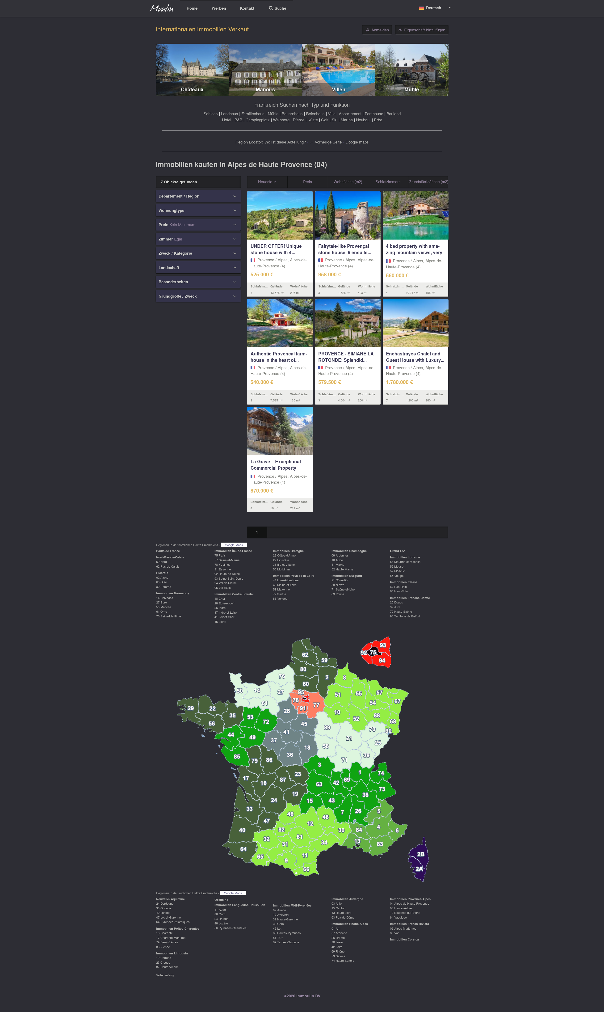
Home (192, 8)
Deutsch (433, 7)
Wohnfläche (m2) (348, 181)
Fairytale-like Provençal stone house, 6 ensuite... (344, 249)
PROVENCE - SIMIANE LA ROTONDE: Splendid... (346, 356)
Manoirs (265, 89)
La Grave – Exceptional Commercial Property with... (276, 467)
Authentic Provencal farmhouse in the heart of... (279, 356)
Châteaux (192, 89)
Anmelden (377, 30)
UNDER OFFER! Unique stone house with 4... (276, 249)
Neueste (265, 181)
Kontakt (247, 8)
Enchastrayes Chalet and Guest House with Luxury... (415, 356)
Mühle (411, 89)
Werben (219, 8)
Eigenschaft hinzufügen (421, 30)
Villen (338, 89)
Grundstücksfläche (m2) (428, 181)
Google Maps (234, 545)
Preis (307, 181)
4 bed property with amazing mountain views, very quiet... (414, 252)
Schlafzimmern (388, 181)
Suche (277, 8)
